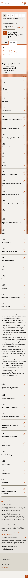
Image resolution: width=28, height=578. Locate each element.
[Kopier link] (24, 80)
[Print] (18, 27)
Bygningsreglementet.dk (10, 3)
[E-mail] (22, 27)
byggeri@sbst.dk (5, 567)
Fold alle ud (24, 76)
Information (7, 501)
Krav (5, 42)
